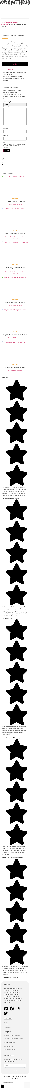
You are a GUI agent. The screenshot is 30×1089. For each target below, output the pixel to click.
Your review (7, 107)
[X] (15, 162)
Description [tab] (10, 69)
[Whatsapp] (15, 166)
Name (5, 128)
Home (3, 22)
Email (5, 135)
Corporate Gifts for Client (10, 236)
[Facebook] (15, 160)
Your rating (7, 102)
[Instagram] (18, 1008)
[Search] (2, 1086)
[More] (15, 168)
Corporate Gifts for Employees (15, 204)
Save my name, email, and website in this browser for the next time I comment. (14, 146)
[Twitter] (6, 1013)
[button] (15, 18)
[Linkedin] (15, 164)
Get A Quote (15, 64)
